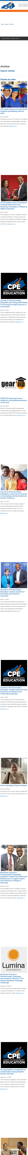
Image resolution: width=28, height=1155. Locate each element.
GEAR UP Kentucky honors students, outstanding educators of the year (13, 400)
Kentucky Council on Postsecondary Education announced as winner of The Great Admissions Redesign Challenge (11, 978)
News (6, 24)
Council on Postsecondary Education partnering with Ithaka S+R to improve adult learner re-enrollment (13, 303)
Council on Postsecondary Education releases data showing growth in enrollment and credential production (13, 690)
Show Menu (23, 5)
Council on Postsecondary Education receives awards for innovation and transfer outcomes (12, 592)
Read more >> (13, 126)
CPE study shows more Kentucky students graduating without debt (13, 111)
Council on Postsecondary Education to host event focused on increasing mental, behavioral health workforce (13, 495)
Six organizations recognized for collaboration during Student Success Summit (13, 1071)
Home (2, 24)
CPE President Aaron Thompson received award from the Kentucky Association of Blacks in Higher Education (13, 205)
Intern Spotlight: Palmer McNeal (13, 785)
